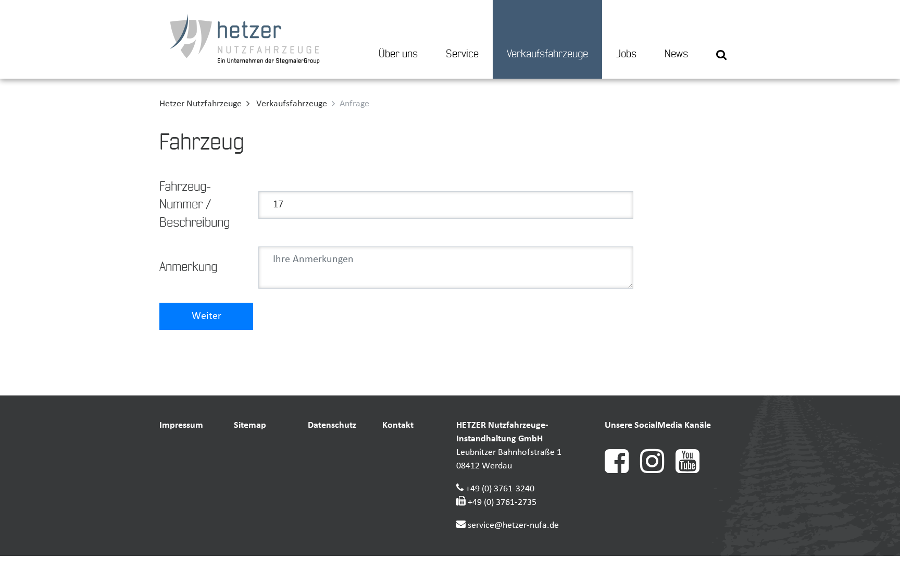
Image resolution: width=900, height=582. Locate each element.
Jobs (626, 54)
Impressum (181, 425)
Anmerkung (188, 267)
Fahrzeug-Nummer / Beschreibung (194, 205)
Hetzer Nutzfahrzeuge (200, 104)
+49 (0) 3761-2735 (502, 502)
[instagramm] (658, 471)
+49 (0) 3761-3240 (500, 489)
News (676, 54)
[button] (721, 39)
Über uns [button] (398, 54)
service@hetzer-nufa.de (513, 525)
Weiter (206, 316)
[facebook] (622, 471)
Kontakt (398, 425)
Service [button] (462, 54)
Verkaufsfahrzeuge (547, 54)
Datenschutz (332, 425)
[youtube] (692, 471)
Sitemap (250, 425)
